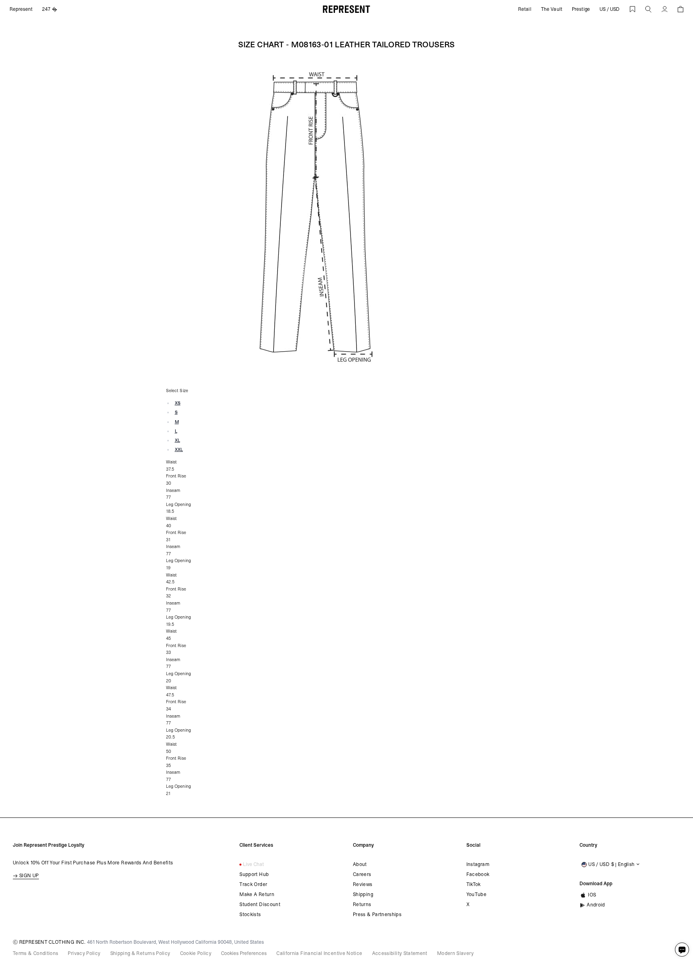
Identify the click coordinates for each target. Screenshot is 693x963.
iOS (592, 895)
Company (363, 845)
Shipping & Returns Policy (140, 953)
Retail (524, 9)
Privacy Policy (84, 953)
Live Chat (253, 864)
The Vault (551, 9)
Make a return (256, 894)
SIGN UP (29, 875)
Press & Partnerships (377, 914)
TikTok (473, 884)
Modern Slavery (455, 953)
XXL (179, 450)
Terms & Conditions (35, 953)
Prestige (581, 9)
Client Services (256, 845)
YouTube (476, 894)
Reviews (363, 884)
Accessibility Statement (400, 953)
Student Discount (259, 904)
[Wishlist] (632, 9)
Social (473, 845)
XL (177, 440)
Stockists (250, 914)
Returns (362, 904)
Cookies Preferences (244, 953)
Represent (21, 9)
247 (46, 9)
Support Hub (254, 874)
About (360, 864)
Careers (362, 874)
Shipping (363, 894)
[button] (648, 9)
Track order (253, 884)
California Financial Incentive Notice (319, 953)
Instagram (477, 864)
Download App (596, 883)
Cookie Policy (196, 953)
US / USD (610, 9)
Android (596, 905)
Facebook (478, 874)
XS (177, 403)
